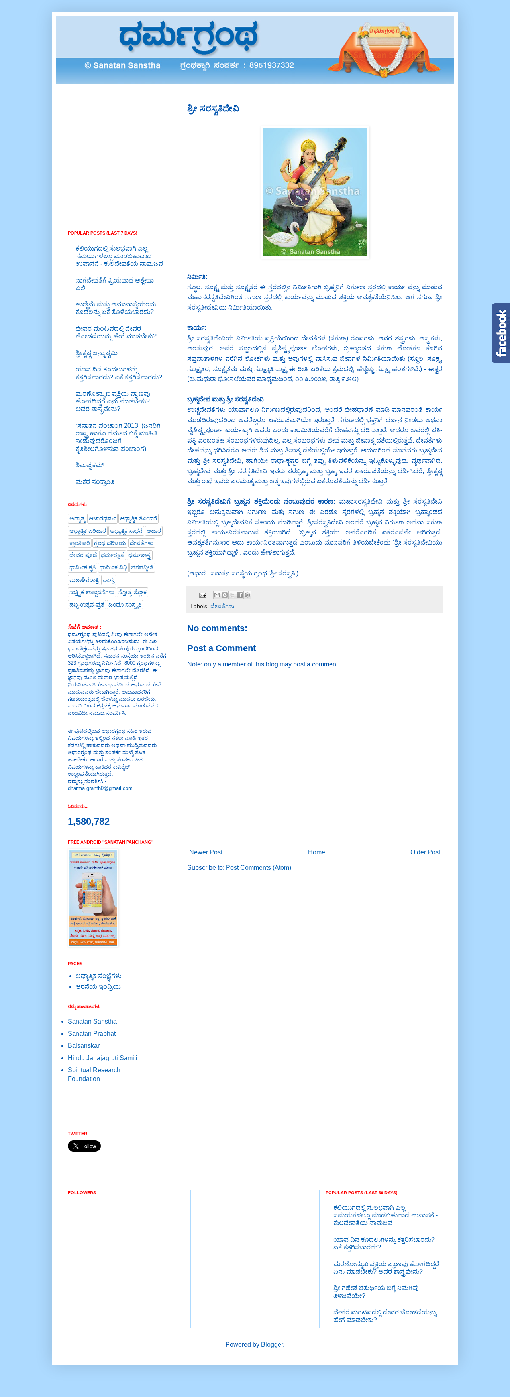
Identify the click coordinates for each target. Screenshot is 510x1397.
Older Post (425, 852)
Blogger (272, 1344)
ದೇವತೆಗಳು (222, 606)
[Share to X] (232, 595)
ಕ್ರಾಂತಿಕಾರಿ (79, 543)
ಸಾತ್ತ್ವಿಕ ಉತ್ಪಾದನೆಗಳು (91, 592)
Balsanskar (84, 1045)
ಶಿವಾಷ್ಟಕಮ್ (90, 465)
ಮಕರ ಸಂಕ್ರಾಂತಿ (95, 481)
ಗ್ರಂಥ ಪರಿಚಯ (110, 543)
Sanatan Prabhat (92, 1033)
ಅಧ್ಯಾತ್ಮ (77, 518)
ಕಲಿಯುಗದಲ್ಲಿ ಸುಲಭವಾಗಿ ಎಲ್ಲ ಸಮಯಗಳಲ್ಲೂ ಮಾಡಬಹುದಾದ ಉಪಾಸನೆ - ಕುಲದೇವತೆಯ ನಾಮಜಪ (119, 256)
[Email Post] (202, 594)
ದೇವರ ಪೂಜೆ (83, 555)
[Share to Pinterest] (247, 595)
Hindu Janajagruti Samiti (102, 1058)
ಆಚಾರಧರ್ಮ (102, 518)
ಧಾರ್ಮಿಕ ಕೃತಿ (82, 567)
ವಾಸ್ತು (109, 580)
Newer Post (205, 852)
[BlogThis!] (225, 595)
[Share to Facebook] (240, 595)
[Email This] (217, 595)
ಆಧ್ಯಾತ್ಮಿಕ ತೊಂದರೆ (138, 518)
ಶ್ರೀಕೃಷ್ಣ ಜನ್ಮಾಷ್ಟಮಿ (97, 353)
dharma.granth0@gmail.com (100, 788)
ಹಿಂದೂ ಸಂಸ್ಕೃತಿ (124, 604)
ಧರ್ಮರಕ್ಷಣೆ (112, 555)
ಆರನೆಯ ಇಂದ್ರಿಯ (98, 986)
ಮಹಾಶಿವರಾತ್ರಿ (84, 580)
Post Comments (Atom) (258, 867)
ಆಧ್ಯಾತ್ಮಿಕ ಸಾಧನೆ (126, 531)
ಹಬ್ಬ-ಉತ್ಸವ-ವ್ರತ (86, 604)
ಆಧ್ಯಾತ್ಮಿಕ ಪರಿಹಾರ (87, 531)
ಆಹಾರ (154, 531)
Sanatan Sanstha (92, 1021)
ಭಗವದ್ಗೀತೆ (142, 567)
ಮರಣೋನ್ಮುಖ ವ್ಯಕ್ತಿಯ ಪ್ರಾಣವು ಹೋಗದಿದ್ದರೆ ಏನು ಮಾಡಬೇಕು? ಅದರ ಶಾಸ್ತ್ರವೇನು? (113, 401)
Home (316, 852)
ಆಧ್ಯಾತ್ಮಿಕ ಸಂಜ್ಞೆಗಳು (99, 975)
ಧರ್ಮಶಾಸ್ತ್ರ (139, 555)
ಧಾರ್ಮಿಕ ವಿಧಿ (113, 567)
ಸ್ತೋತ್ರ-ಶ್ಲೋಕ (132, 592)
